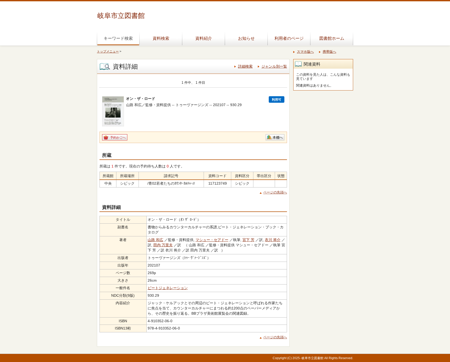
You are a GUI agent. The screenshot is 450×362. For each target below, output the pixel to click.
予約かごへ (118, 137)
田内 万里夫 (163, 245)
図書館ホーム (331, 38)
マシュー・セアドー (212, 240)
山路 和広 (155, 240)
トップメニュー (108, 51)
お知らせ (246, 38)
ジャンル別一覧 (274, 66)
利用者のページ (289, 38)
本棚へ (278, 137)
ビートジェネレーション (168, 288)
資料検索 (161, 38)
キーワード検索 (118, 38)
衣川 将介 (272, 240)
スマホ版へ (305, 52)
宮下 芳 (248, 240)
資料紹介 (203, 38)
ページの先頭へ (275, 192)
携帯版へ (329, 52)
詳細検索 (245, 66)
